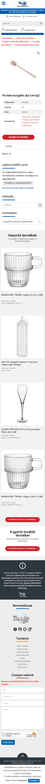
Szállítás (22, 664)
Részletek (23, 780)
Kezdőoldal (7, 38)
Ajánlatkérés (18, 137)
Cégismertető (22, 652)
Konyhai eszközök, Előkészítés (15, 41)
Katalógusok (22, 655)
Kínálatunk (22, 649)
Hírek (22, 658)
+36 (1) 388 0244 (15, 16)
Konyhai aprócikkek (30, 120)
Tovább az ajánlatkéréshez (17, 183)
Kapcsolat (23, 667)
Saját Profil (22, 646)
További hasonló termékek (21, 519)
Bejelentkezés (11, 30)
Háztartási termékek (31, 117)
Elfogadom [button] (34, 780)
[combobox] (22, 221)
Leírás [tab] (9, 146)
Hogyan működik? (22, 661)
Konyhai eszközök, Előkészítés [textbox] (21, 222)
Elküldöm (8, 742)
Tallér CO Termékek (25, 38)
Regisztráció (30, 30)
